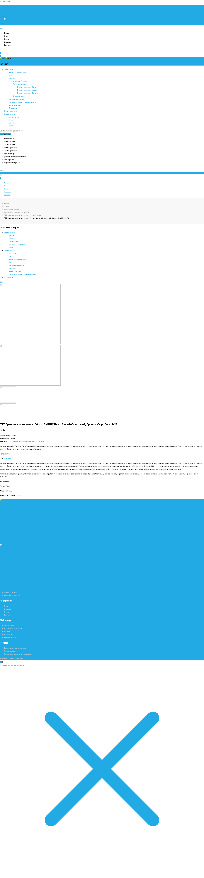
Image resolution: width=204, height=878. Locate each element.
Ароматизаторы (13, 117)
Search (2, 131)
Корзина (7, 632)
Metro (2, 28)
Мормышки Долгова (20, 81)
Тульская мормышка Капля (26, 87)
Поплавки (11, 126)
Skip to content (5, 1)
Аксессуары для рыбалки (17, 245)
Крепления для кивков (16, 99)
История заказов (10, 637)
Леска (10, 120)
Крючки (11, 123)
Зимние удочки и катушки (17, 72)
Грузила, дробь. (13, 242)
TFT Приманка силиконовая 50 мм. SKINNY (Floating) (26, 442)
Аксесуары (12, 253)
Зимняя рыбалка (9, 69)
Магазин (7, 33)
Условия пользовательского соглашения (18, 654)
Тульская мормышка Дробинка (27, 93)
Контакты (7, 45)
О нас (6, 36)
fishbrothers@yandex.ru (12, 9)
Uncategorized (9, 277)
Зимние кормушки (14, 105)
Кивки (10, 75)
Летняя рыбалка (9, 114)
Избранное (8, 634)
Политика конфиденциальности (15, 648)
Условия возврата (10, 651)
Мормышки (12, 78)
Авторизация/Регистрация (13, 629)
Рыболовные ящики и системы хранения (22, 102)
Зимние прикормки (10, 111)
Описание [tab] (7, 459)
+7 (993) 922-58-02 (10, 6)
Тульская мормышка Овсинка (27, 90)
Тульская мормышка (20, 84)
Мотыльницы (12, 108)
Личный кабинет (9, 626)
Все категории (5, 134)
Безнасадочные (18, 96)
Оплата (6, 39)
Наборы (11, 256)
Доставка (7, 42)
